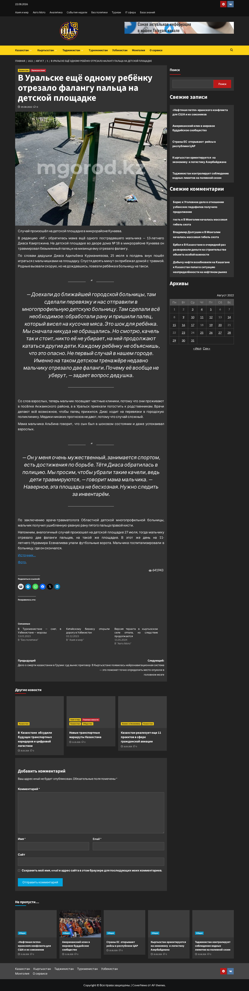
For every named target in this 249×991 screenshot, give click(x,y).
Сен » (206, 348)
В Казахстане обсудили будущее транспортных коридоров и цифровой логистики (35, 739)
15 (174, 324)
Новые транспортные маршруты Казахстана (85, 735)
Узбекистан (119, 50)
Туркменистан (98, 50)
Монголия (138, 50)
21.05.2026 (76, 742)
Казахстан (22, 50)
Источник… (27, 555)
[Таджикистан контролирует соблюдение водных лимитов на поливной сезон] (213, 923)
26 (211, 332)
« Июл (197, 348)
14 (229, 317)
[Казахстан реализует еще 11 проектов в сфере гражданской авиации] (142, 712)
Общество (87, 723)
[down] (31, 50)
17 (192, 324)
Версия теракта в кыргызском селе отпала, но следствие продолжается (136, 632)
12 (211, 317)
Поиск (175, 70)
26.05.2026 (25, 750)
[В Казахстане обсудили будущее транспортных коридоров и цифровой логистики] (39, 712)
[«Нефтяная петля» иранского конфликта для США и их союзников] (36, 923)
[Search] (231, 50)
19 (211, 324)
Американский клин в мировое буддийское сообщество (193, 128)
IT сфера (130, 12)
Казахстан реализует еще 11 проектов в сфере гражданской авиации (141, 737)
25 (201, 332)
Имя (22, 838)
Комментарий (29, 789)
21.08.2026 (25, 954)
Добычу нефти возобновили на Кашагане (201, 262)
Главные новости (90, 719)
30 (183, 340)
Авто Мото (39, 12)
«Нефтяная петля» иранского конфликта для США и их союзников (200, 112)
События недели (77, 12)
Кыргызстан (45, 50)
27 (220, 332)
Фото (22, 562)
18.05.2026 (128, 746)
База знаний (147, 12)
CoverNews (139, 985)
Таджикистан (71, 50)
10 (192, 317)
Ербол (177, 244)
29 (174, 340)
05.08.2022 (26, 107)
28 (229, 332)
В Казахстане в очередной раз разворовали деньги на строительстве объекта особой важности (199, 249)
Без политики (99, 12)
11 (201, 317)
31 (192, 340)
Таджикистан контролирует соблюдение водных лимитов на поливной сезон (200, 175)
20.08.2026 (113, 950)
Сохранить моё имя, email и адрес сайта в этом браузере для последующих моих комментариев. (92, 870)
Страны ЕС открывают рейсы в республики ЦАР (194, 144)
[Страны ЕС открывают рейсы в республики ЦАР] (124, 923)
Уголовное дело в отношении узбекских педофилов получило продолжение (198, 206)
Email (97, 838)
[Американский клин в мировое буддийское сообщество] (80, 923)
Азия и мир (22, 12)
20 (220, 324)
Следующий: (128, 668)
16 (183, 324)
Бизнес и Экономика (131, 723)
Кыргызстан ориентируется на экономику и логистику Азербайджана (199, 159)
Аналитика (56, 12)
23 (183, 332)
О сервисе (156, 50)
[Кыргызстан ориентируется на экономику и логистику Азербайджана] (169, 923)
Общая (22, 933)
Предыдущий (54, 663)
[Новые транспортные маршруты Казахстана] (91, 712)
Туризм (116, 12)
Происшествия (38, 70)
